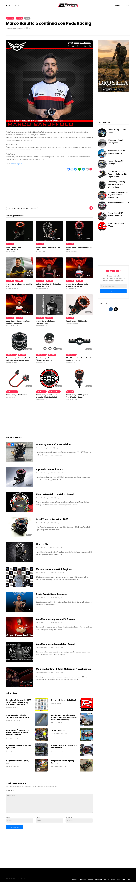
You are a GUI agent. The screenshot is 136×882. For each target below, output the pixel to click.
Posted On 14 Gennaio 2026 (45, 623)
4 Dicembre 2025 (42, 325)
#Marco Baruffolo (15, 208)
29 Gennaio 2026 (72, 252)
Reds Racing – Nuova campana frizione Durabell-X (49, 359)
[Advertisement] (49, 187)
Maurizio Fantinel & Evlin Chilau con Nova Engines (63, 669)
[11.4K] (19, 351)
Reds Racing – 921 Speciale (77, 321)
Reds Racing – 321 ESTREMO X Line (48, 248)
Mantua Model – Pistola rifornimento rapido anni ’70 (18, 716)
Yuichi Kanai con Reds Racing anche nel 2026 (48, 285)
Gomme (10, 281)
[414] (19, 277)
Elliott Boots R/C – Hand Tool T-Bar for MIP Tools (79, 359)
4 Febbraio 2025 (42, 399)
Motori (10, 18)
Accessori (11, 354)
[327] (79, 277)
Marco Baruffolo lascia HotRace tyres (45, 322)
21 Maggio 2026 (11, 252)
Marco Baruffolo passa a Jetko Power (19, 285)
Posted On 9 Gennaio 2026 (45, 648)
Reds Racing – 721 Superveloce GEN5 (78, 248)
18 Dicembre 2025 (72, 288)
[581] (49, 388)
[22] (19, 240)
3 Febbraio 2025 (72, 399)
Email (38, 817)
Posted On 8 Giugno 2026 (45, 498)
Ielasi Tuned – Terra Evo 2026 (52, 519)
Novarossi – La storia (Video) (63, 700)
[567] (19, 388)
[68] (19, 462)
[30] (19, 487)
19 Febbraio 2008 (57, 766)
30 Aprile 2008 (56, 751)
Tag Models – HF (58, 730)
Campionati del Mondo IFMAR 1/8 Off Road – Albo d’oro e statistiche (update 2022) (18, 702)
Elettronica (12, 391)
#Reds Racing (31, 208)
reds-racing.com (16, 164)
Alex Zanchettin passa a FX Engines (55, 619)
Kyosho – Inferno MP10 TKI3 (118, 203)
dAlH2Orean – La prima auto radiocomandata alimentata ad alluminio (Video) (64, 717)
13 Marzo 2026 (41, 252)
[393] (19, 661)
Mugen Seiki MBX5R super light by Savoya (19, 746)
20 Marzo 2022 (56, 703)
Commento (10, 790)
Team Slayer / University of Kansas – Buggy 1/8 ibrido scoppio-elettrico (17, 732)
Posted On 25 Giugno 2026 (45, 473)
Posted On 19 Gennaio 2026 (45, 598)
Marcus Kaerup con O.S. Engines (54, 569)
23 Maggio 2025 (12, 362)
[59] (19, 562)
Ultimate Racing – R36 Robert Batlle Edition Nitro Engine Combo (117, 174)
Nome (8, 817)
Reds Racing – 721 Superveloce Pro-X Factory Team (78, 396)
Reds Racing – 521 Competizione (13, 248)
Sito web (69, 817)
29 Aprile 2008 (11, 766)
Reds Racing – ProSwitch (16, 395)
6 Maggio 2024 (11, 707)
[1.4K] (49, 351)
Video (128, 879)
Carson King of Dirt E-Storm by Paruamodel (64, 746)
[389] (19, 637)
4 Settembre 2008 (58, 733)
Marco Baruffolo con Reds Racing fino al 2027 (77, 285)
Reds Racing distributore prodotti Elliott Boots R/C (46, 396)
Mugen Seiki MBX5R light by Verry (17, 762)
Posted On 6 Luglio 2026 (44, 448)
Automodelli (54, 391)
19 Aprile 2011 (56, 723)
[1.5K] (79, 240)
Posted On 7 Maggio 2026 (45, 523)
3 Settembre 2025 (72, 323)
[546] (79, 351)
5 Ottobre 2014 (11, 720)
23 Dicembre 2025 (12, 288)
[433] (19, 314)
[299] (49, 277)
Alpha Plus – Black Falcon (50, 469)
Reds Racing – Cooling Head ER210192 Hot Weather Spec (18, 359)
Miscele (113, 879)
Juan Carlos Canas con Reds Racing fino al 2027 (18, 322)
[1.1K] (19, 612)
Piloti (19, 18)
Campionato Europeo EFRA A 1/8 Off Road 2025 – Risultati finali (118, 194)
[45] (19, 537)
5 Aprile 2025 (41, 362)
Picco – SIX (42, 544)
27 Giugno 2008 (12, 751)
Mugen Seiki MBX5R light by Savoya (62, 762)
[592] (19, 686)
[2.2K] (49, 314)
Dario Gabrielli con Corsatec (51, 594)
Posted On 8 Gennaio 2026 (45, 672)
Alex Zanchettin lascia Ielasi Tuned (55, 644)
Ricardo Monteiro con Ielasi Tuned (55, 494)
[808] (79, 388)
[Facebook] (111, 309)
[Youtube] (116, 309)
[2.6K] (79, 314)
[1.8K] (49, 240)
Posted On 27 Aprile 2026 (44, 548)
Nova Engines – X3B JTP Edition (53, 444)
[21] (19, 512)
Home (8, 6)
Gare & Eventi (98, 879)
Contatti (23, 879)
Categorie (15, 6)
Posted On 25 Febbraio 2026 (45, 573)
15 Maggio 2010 (11, 738)
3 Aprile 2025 (11, 397)
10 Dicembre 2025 (12, 325)
